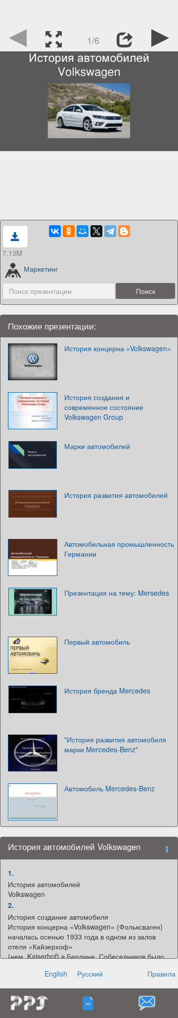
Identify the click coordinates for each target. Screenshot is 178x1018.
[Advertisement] (89, 12)
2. (11, 905)
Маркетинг (41, 269)
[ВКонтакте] (55, 231)
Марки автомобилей (97, 446)
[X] (96, 231)
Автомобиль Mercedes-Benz (109, 788)
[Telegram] (110, 231)
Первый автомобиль (97, 642)
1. (11, 873)
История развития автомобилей (116, 495)
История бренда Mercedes (107, 690)
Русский (90, 973)
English (55, 973)
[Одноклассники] (69, 231)
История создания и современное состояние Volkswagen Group (103, 407)
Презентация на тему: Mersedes (116, 593)
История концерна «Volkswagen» (117, 348)
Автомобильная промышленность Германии (119, 549)
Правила (161, 973)
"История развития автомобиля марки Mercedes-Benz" (115, 744)
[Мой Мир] (83, 231)
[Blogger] (124, 231)
